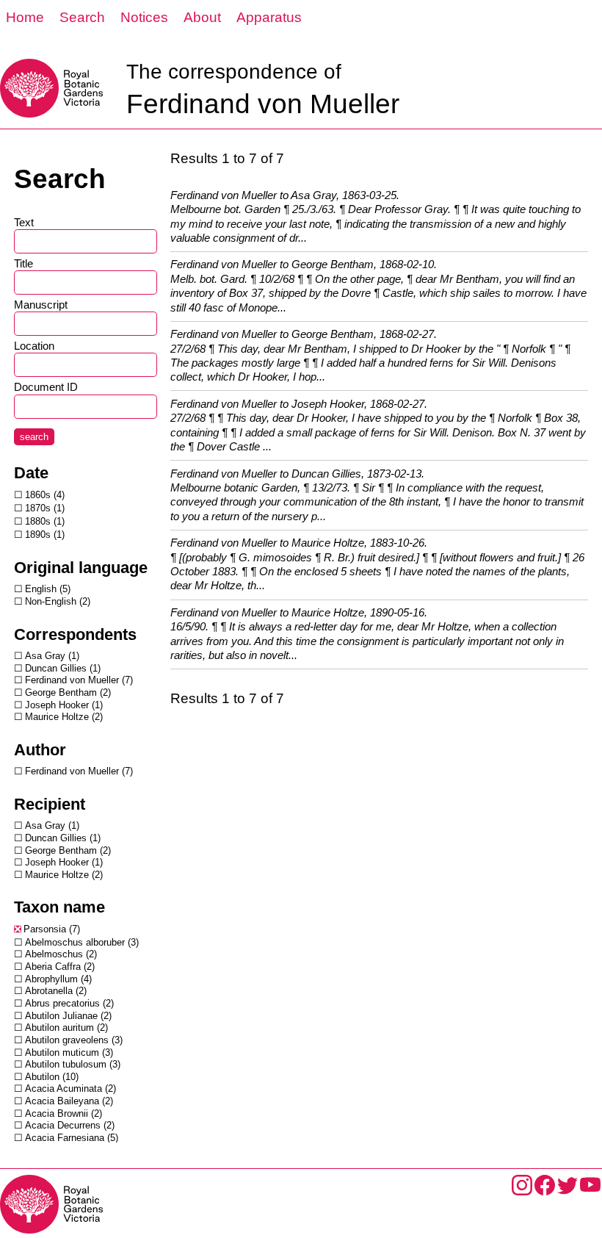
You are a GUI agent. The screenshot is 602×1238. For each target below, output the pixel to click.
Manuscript (41, 304)
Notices (144, 17)
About (202, 17)
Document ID (46, 387)
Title (23, 263)
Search (82, 17)
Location (34, 345)
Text (24, 222)
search (34, 436)
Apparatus (269, 17)
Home (25, 17)
